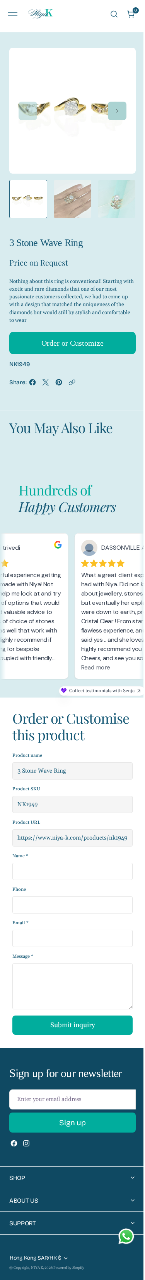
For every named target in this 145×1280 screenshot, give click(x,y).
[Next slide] (117, 111)
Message (22, 956)
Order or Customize (72, 343)
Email (20, 923)
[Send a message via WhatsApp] (126, 1236)
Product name (27, 755)
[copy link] (72, 384)
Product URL (26, 822)
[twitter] (45, 384)
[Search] (114, 14)
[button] (13, 14)
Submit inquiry (72, 1025)
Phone (19, 889)
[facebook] (32, 384)
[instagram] (26, 1143)
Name (20, 856)
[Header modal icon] (12, 14)
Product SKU (26, 789)
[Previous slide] (28, 111)
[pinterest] (59, 384)
